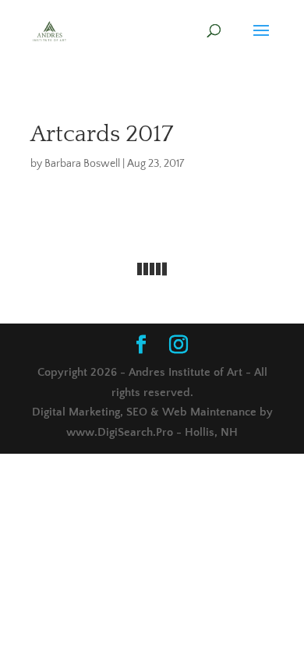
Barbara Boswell (82, 163)
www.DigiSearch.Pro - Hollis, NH (152, 432)
